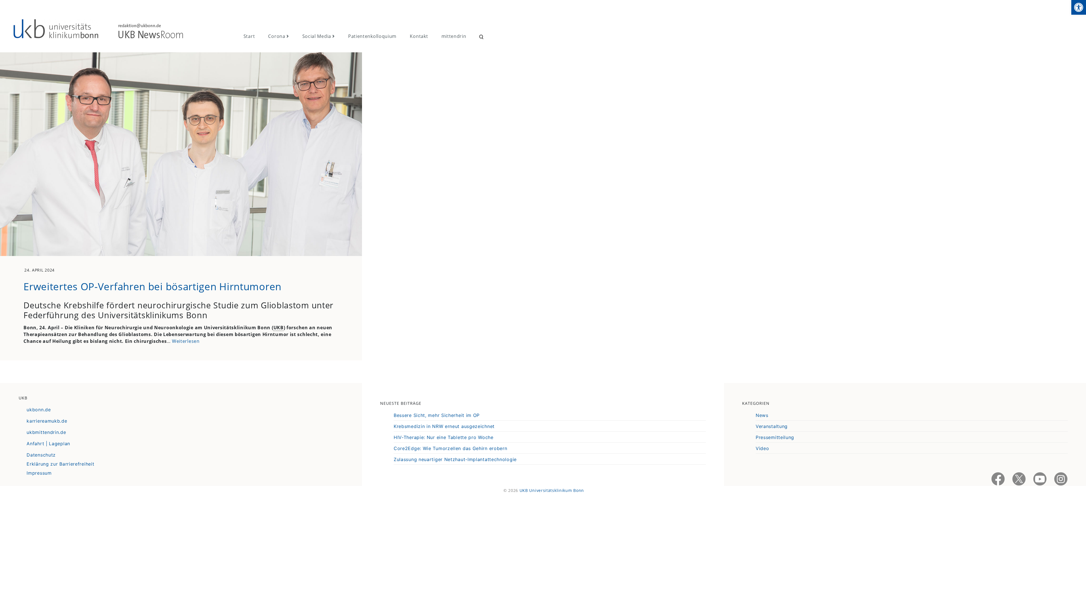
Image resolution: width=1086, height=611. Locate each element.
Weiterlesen (186, 341)
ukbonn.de (39, 409)
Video (762, 448)
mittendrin (453, 36)
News (762, 415)
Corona (276, 36)
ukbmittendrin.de (46, 432)
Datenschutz (41, 455)
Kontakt (419, 36)
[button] (1078, 7)
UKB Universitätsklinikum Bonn (552, 490)
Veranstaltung (772, 426)
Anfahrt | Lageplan (48, 443)
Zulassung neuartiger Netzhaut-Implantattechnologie (455, 459)
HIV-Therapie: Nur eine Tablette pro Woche (444, 437)
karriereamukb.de (47, 421)
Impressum (39, 473)
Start (249, 36)
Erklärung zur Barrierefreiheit (60, 464)
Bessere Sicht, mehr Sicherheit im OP (437, 415)
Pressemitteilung (775, 437)
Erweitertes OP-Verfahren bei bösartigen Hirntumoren (152, 286)
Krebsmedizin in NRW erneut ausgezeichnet (444, 426)
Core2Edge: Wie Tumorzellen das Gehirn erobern (450, 448)
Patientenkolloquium (372, 36)
